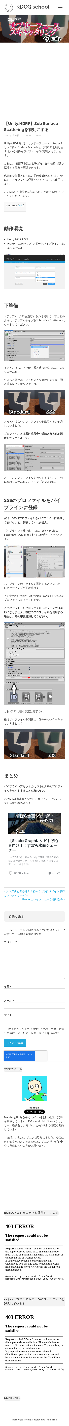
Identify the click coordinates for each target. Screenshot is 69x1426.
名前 (7, 986)
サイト (8, 1015)
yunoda (27, 135)
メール (9, 1000)
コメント (10, 942)
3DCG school (33, 7)
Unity (39, 135)
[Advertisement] (34, 79)
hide (21, 205)
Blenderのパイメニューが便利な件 (42, 899)
